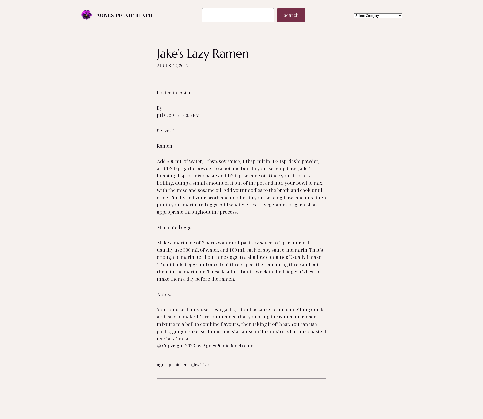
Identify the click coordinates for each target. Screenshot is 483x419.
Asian (185, 93)
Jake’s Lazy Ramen (203, 53)
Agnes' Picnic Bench (124, 15)
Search (291, 15)
